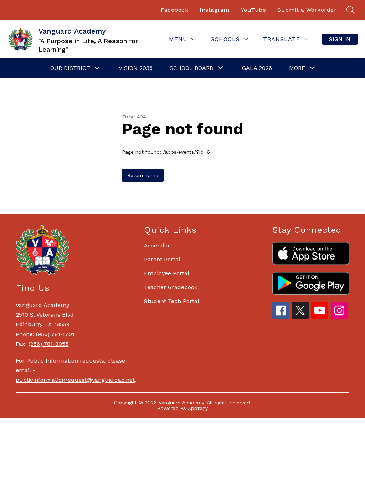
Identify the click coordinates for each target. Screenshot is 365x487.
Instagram (215, 9)
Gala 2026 (257, 68)
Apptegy (198, 408)
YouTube (253, 9)
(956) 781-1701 (55, 334)
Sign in (339, 39)
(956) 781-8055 (48, 343)
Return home (142, 175)
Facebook (174, 9)
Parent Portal (162, 259)
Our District (70, 68)
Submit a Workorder (306, 9)
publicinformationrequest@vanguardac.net (75, 379)
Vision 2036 (136, 68)
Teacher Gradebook (170, 287)
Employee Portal (166, 273)
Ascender (157, 245)
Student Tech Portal (171, 301)
